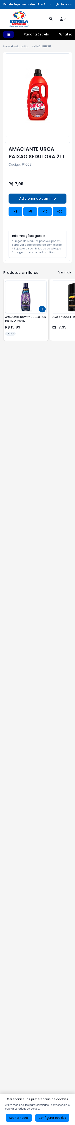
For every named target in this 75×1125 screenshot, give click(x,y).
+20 (59, 211)
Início (6, 46)
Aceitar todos (19, 1118)
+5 (30, 211)
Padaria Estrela (36, 34)
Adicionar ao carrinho (37, 198)
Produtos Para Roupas (26, 46)
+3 (15, 211)
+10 (44, 211)
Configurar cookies (52, 1118)
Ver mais (65, 272)
